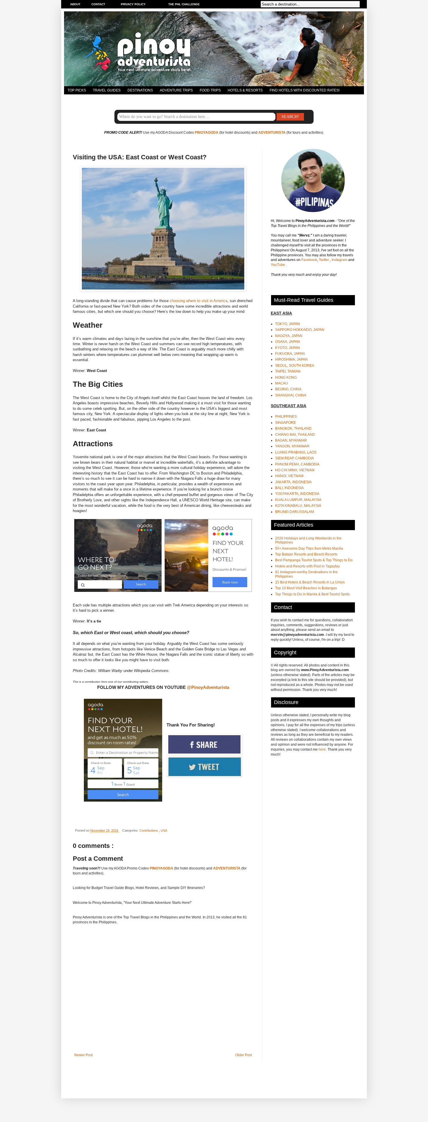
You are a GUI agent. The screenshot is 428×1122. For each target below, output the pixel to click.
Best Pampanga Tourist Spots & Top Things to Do (314, 560)
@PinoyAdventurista (208, 687)
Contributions (149, 830)
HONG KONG (286, 377)
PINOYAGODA (206, 132)
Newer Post (83, 1055)
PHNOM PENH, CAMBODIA (297, 464)
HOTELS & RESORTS (245, 90)
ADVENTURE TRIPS (176, 90)
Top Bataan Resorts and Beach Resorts (306, 554)
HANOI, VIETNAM (289, 476)
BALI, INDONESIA (289, 488)
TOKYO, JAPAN (287, 324)
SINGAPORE (285, 423)
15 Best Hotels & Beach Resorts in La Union (310, 582)
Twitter (324, 260)
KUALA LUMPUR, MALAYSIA (298, 500)
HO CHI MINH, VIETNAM (294, 470)
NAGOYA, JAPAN (289, 336)
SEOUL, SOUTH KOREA (294, 366)
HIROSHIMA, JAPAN (291, 359)
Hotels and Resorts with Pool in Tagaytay (307, 566)
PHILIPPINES (286, 416)
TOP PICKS (77, 90)
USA (164, 830)
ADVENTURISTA (272, 132)
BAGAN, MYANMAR (291, 440)
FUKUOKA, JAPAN (290, 354)
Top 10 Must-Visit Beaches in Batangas (306, 588)
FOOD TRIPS (210, 90)
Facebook (309, 260)
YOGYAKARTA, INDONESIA (297, 494)
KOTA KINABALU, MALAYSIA (298, 506)
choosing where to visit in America (198, 301)
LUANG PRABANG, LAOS (295, 452)
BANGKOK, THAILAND (293, 428)
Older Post (243, 1055)
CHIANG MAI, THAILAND (295, 435)
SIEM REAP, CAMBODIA (294, 458)
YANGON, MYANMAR (292, 446)
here (322, 749)
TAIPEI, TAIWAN (287, 371)
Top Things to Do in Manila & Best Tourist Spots (312, 594)
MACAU (281, 383)
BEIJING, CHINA (288, 389)
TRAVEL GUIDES (107, 90)
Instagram (340, 260)
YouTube (278, 265)
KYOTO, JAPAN (287, 348)
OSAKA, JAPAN (287, 342)
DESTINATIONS (140, 90)
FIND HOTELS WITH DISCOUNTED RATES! (304, 90)
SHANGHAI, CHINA (290, 395)
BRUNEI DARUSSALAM (294, 512)
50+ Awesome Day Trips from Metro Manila (309, 548)
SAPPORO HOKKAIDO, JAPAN (299, 330)
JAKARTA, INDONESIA (293, 482)
